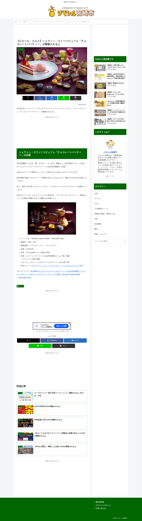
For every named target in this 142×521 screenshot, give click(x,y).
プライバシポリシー (103, 505)
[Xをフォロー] (110, 176)
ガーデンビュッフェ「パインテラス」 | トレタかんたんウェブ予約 (57, 266)
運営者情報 (100, 502)
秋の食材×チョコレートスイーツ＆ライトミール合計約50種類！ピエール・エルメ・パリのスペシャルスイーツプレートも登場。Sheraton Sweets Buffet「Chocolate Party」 (51, 274)
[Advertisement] (52, 32)
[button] (75, 98)
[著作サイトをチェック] (107, 176)
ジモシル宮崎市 (110, 152)
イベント (21, 286)
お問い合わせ (101, 508)
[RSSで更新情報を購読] (113, 176)
